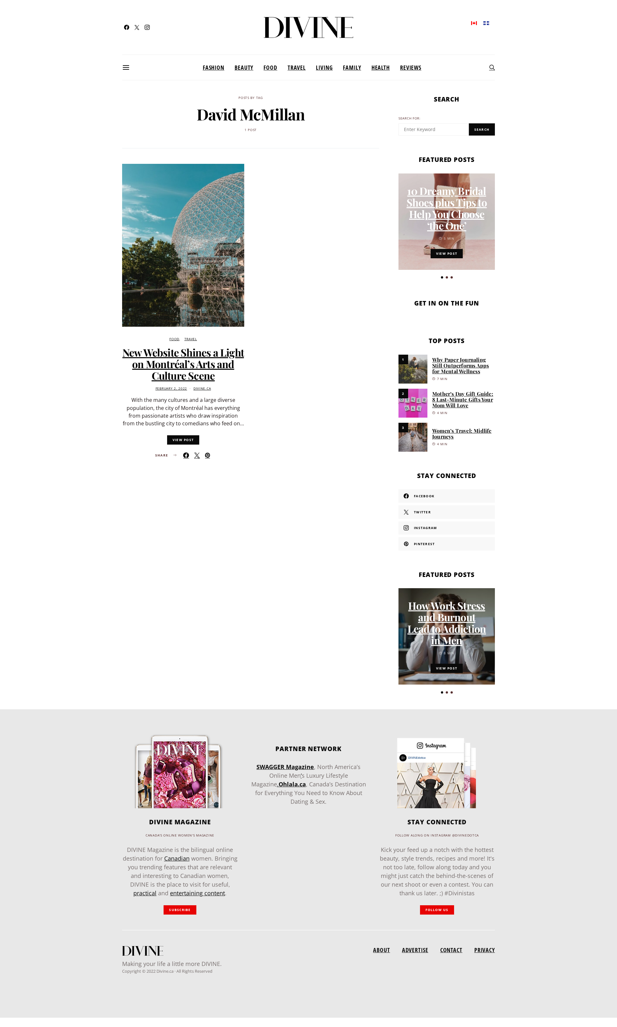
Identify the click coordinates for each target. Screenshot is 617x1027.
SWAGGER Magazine (285, 767)
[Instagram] (147, 27)
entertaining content (197, 893)
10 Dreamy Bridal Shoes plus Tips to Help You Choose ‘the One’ (447, 208)
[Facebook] (126, 27)
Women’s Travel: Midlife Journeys (462, 433)
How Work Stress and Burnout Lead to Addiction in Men (446, 622)
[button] (442, 277)
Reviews (410, 67)
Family (352, 67)
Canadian (177, 858)
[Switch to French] (486, 22)
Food (270, 67)
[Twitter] (136, 27)
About (381, 950)
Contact (451, 950)
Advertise (415, 950)
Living (324, 67)
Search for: (409, 118)
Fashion (213, 67)
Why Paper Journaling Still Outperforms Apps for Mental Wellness (460, 365)
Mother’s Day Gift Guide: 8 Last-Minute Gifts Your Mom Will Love (462, 399)
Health (380, 67)
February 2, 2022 (171, 388)
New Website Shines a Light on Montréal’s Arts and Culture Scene (183, 363)
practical (144, 893)
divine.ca (202, 388)
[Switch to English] (474, 22)
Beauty (244, 67)
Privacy (484, 950)
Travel (297, 67)
